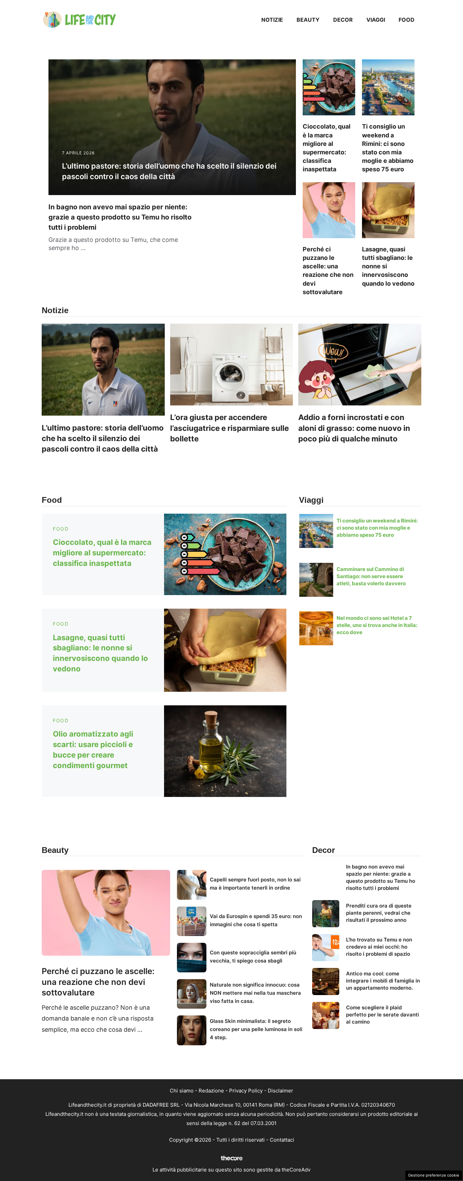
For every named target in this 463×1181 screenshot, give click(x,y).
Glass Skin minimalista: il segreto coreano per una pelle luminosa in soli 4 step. (256, 1029)
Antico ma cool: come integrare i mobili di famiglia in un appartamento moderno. (383, 980)
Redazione (211, 1090)
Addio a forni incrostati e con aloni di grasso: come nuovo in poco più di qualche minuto (354, 428)
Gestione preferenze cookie (433, 1175)
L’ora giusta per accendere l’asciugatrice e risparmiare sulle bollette (229, 428)
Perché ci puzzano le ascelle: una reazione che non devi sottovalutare (98, 981)
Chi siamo (182, 1090)
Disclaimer (280, 1090)
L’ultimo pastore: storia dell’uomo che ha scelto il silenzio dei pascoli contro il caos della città (103, 438)
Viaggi (375, 19)
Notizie (272, 19)
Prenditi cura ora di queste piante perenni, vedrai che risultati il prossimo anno (378, 912)
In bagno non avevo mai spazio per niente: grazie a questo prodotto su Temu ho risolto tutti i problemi (120, 217)
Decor (343, 19)
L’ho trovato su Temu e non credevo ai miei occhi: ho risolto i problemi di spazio (379, 946)
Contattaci (282, 1140)
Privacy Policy (246, 1090)
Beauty (308, 19)
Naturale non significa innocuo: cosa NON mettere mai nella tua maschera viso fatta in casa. (255, 993)
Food (407, 19)
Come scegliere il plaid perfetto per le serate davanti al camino (382, 1014)
